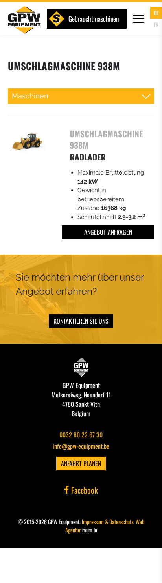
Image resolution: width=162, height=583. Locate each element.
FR (156, 24)
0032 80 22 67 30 (81, 434)
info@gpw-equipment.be (81, 446)
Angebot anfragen (108, 232)
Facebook (83, 490)
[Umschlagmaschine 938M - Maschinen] (27, 142)
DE (156, 13)
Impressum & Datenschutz (107, 521)
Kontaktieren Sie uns (81, 321)
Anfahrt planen (81, 463)
